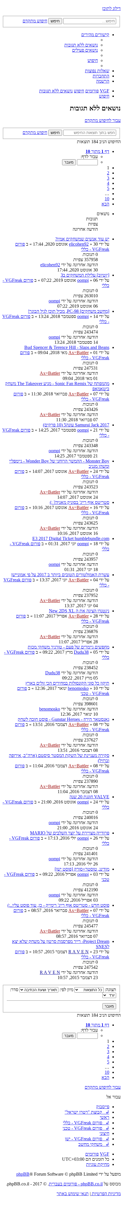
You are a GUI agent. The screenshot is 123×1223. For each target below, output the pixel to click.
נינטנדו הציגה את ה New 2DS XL (79, 610)
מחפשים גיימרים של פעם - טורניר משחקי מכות (68, 646)
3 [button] (108, 178)
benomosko (78, 688)
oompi (83, 280)
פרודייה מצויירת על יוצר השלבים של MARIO (69, 832)
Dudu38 (81, 652)
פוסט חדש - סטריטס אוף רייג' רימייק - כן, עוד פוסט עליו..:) (58, 905)
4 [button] (108, 183)
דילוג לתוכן (111, 8)
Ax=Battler (78, 352)
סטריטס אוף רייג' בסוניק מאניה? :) (79, 502)
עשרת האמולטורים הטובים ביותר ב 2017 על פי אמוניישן (60, 574)
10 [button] (107, 198)
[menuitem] (81, 44)
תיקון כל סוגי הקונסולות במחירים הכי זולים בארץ (67, 683)
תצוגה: (110, 989)
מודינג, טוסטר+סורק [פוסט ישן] (82, 869)
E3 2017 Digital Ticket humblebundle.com (70, 538)
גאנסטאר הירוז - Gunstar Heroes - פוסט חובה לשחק (63, 719)
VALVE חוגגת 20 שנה (89, 796)
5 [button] (108, 188)
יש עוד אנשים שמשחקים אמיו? (82, 238)
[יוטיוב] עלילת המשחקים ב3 (85, 275)
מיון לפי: (65, 989)
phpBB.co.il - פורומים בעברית (76, 1183)
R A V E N (78, 951)
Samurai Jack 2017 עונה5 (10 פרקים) (76, 424)
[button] (97, 151)
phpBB (22, 1174)
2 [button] (108, 172)
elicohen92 (79, 244)
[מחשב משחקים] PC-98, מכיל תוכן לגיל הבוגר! (68, 311)
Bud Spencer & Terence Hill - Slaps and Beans (66, 347)
